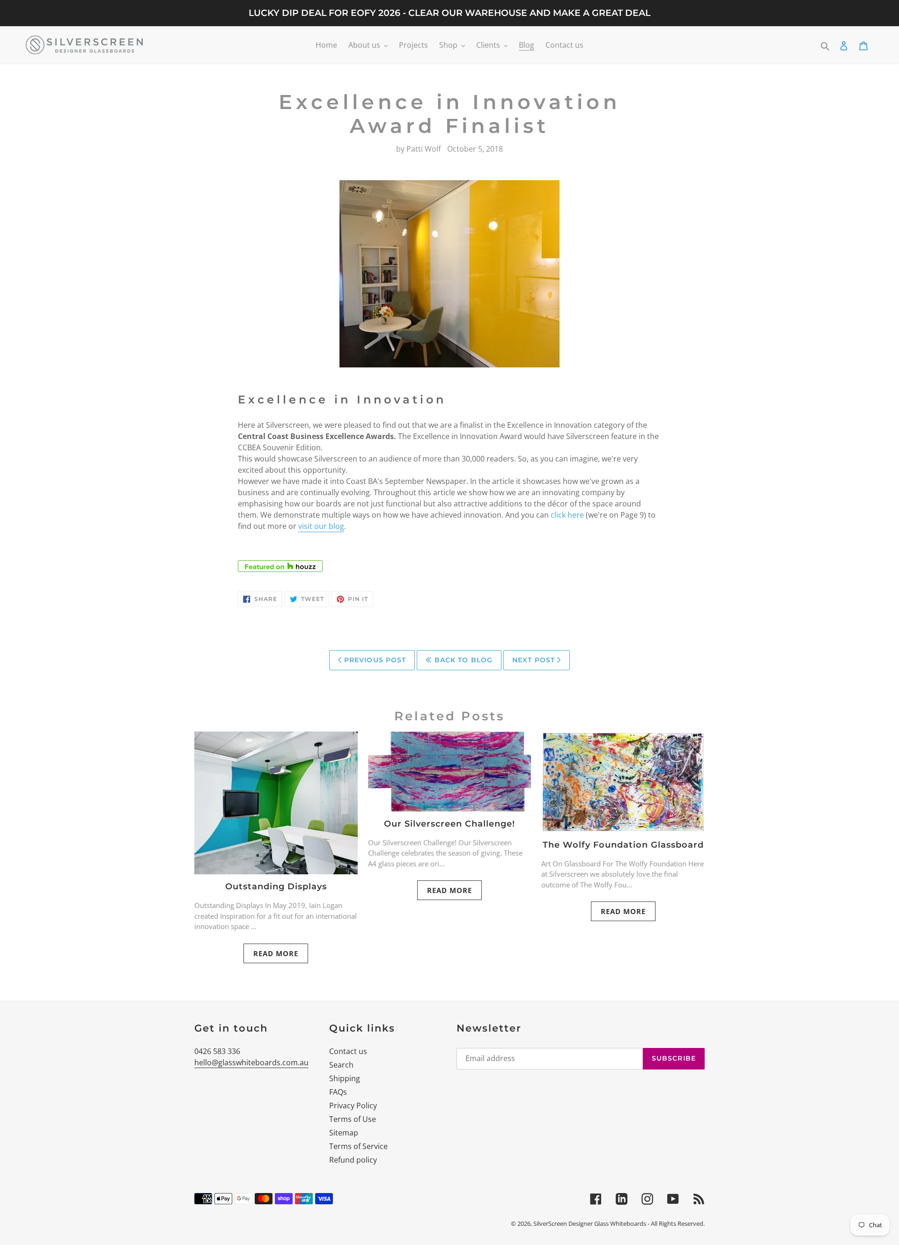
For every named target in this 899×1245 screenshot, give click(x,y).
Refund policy (353, 1160)
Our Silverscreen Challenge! (449, 824)
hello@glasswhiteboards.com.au (251, 1062)
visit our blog (321, 526)
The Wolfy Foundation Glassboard (623, 845)
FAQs (338, 1092)
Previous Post (374, 660)
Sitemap (343, 1133)
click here (567, 515)
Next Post (534, 660)
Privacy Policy (353, 1105)
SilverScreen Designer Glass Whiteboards (589, 1223)
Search (341, 1065)
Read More (275, 953)
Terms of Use (352, 1119)
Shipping (344, 1078)
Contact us (348, 1051)
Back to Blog (462, 660)
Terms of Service (358, 1146)
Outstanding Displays (276, 886)
